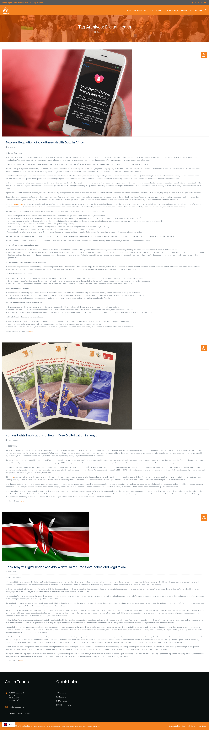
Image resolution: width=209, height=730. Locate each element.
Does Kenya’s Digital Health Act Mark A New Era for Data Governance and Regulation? (66, 567)
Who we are (140, 10)
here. (31, 331)
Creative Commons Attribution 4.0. (88, 726)
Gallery (193, 726)
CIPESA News (61, 693)
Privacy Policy (174, 726)
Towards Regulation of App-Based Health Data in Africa (45, 142)
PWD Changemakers (64, 705)
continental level (16, 204)
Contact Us (196, 10)
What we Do (156, 10)
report (11, 477)
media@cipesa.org (16, 707)
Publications (171, 10)
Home (128, 10)
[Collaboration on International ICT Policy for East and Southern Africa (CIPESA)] (6, 10)
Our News (202, 726)
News (184, 10)
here (21, 661)
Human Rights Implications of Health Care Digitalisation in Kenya (51, 435)
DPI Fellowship (61, 701)
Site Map (185, 726)
